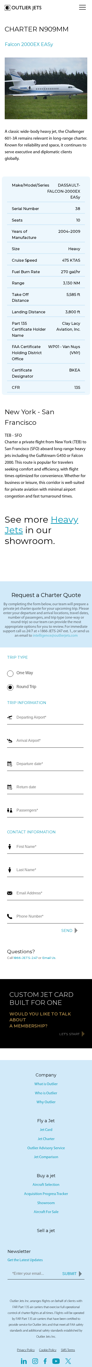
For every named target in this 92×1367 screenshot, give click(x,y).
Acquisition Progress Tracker (46, 1194)
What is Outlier (46, 1084)
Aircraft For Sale (46, 1212)
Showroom (46, 1203)
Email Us (48, 958)
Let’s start (69, 1034)
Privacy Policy (26, 1350)
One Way (25, 673)
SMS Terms (68, 1350)
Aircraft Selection (46, 1185)
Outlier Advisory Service (46, 1148)
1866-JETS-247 (25, 958)
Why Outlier (46, 1102)
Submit (69, 1274)
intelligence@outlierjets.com (55, 636)
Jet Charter (46, 1139)
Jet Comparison (46, 1157)
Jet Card (46, 1130)
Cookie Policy (47, 1350)
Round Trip (26, 687)
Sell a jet (46, 1230)
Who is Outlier (46, 1093)
